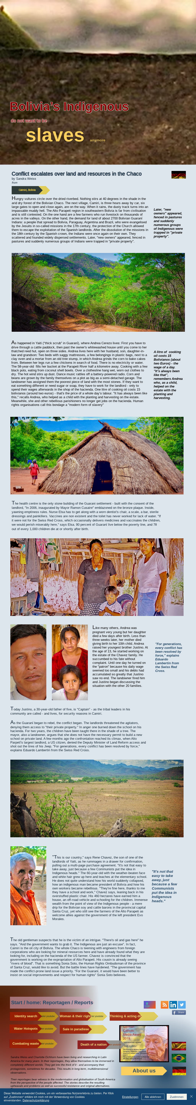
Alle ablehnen (153, 1097)
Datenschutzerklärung (36, 1100)
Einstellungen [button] (130, 1097)
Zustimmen (177, 1097)
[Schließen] (191, 1096)
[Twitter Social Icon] (182, 1005)
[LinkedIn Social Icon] (173, 1005)
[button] (97, 577)
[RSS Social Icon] (164, 1005)
